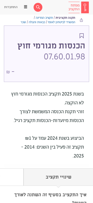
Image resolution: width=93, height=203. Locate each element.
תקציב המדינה (44, 18)
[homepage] (78, 7)
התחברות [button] (11, 7)
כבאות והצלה (37, 22)
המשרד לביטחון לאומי (61, 22)
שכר (23, 22)
